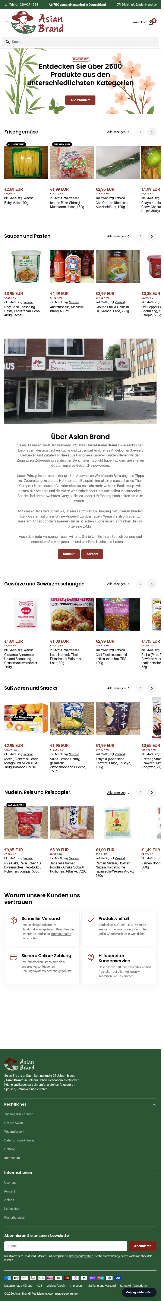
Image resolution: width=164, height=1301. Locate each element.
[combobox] (84, 42)
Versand (28, 197)
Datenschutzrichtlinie (81, 1256)
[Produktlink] (26, 173)
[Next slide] (152, 132)
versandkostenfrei (72, 5)
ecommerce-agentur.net (63, 1293)
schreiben (105, 976)
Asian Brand (22, 1293)
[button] (6, 22)
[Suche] (6, 42)
